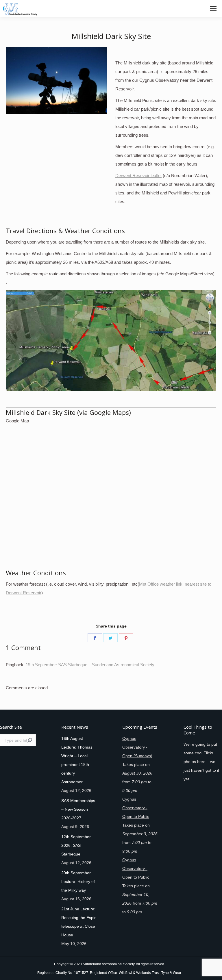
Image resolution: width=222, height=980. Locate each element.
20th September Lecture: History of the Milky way (78, 881)
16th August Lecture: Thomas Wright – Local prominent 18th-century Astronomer (76, 760)
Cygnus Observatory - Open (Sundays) (137, 747)
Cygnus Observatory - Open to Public (135, 808)
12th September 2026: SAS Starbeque (76, 845)
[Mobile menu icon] (213, 8)
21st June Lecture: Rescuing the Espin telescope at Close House (79, 922)
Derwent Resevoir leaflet (138, 175)
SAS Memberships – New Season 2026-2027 (78, 809)
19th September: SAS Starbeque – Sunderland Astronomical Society (90, 664)
